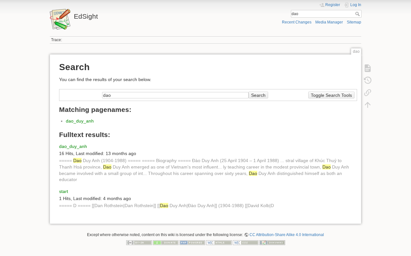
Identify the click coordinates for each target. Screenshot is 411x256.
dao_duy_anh (80, 120)
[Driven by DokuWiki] (272, 242)
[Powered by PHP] (192, 242)
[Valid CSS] (245, 242)
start (63, 191)
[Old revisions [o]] (367, 80)
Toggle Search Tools (331, 95)
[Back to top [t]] (367, 105)
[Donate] (166, 242)
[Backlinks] (367, 93)
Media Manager (329, 22)
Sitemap (354, 22)
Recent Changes (296, 22)
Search (358, 14)
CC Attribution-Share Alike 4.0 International (286, 235)
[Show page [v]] (367, 68)
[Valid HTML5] (219, 242)
